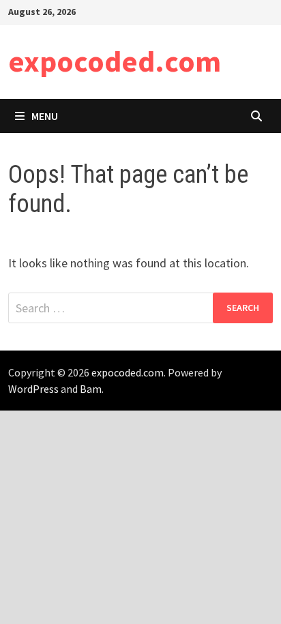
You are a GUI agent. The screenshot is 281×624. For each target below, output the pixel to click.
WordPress (33, 389)
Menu (44, 116)
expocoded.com (114, 61)
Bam (91, 389)
